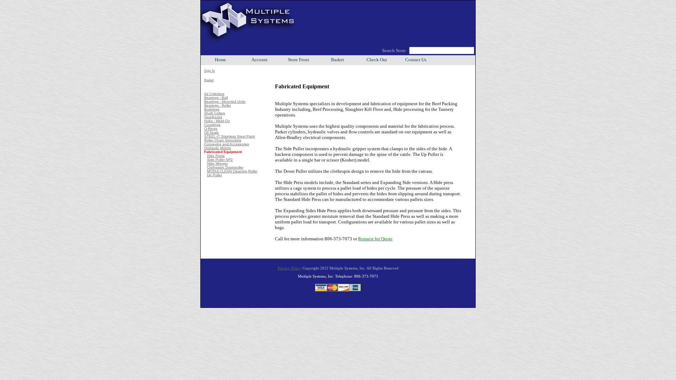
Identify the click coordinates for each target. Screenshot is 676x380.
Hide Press (216, 156)
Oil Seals (211, 132)
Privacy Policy (289, 268)
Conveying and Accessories (226, 144)
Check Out (377, 59)
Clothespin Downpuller (225, 167)
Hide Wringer (217, 163)
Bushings (211, 109)
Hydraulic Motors (217, 148)
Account (259, 59)
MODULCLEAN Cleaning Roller (232, 171)
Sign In (209, 70)
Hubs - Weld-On (217, 121)
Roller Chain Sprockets (222, 140)
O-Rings (210, 129)
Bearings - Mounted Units (224, 101)
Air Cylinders (214, 94)
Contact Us (415, 59)
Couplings (212, 125)
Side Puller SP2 (220, 160)
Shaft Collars (214, 113)
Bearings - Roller (217, 105)
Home (220, 59)
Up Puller (214, 175)
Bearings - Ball (216, 98)
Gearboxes (213, 117)
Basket (337, 59)
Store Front (298, 59)
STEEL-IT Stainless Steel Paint (229, 136)
